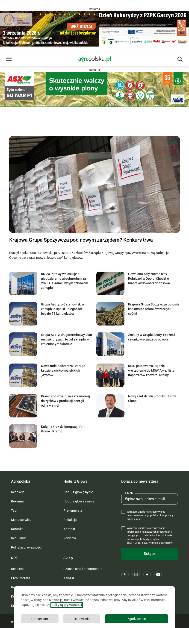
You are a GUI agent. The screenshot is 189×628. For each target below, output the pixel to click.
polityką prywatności (67, 605)
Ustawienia (82, 619)
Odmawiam (39, 619)
